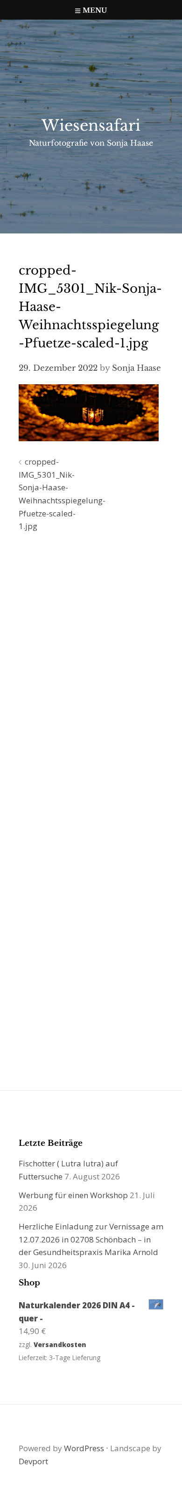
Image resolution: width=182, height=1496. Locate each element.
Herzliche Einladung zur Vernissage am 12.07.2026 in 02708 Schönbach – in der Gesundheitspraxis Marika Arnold (91, 1239)
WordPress (84, 1448)
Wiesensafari (91, 125)
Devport (33, 1461)
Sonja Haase (136, 368)
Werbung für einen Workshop (73, 1195)
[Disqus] (91, 673)
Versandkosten (60, 1344)
